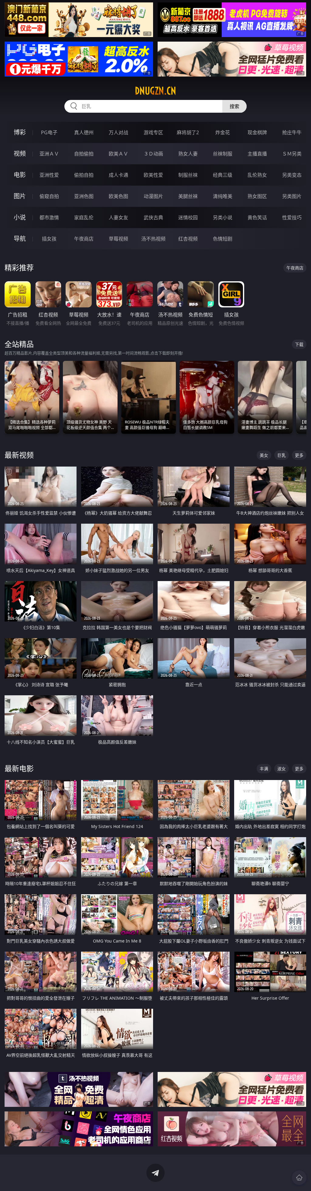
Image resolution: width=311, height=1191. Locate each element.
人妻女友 (118, 217)
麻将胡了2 (188, 132)
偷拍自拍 (84, 175)
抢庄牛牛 (292, 132)
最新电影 (19, 768)
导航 (20, 238)
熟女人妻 (188, 153)
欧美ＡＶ (118, 153)
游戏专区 (153, 132)
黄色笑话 (257, 217)
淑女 (281, 769)
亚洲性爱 (49, 175)
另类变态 (292, 175)
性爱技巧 (292, 217)
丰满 (264, 769)
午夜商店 (84, 238)
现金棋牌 (257, 132)
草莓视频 (118, 238)
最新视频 (19, 455)
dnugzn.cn (155, 91)
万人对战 (118, 132)
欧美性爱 (153, 175)
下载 (299, 344)
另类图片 (292, 196)
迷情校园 (188, 217)
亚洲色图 (84, 196)
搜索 (234, 106)
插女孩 (49, 238)
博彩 (20, 132)
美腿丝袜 (188, 196)
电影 (20, 175)
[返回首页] (299, 1177)
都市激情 (49, 217)
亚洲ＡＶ (49, 153)
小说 (20, 217)
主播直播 (257, 153)
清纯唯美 (222, 196)
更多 (299, 455)
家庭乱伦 (84, 217)
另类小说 (222, 217)
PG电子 (49, 132)
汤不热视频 (153, 238)
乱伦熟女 (257, 175)
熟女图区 (257, 196)
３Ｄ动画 (153, 153)
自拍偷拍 (84, 153)
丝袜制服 (222, 153)
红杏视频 (188, 238)
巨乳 (281, 455)
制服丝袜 (188, 175)
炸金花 (222, 132)
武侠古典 (153, 217)
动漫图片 (153, 196)
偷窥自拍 (49, 196)
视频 (20, 153)
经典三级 (222, 175)
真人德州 (84, 132)
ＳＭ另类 (292, 153)
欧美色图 (118, 196)
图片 (20, 196)
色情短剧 (222, 238)
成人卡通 (118, 175)
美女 (264, 455)
